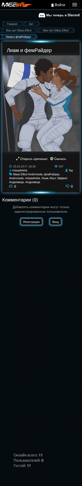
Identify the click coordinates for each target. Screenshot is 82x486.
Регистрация (31, 222)
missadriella (19, 170)
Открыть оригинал (33, 158)
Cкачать (59, 158)
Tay (71, 170)
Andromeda (16, 178)
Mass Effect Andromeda (28, 174)
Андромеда (32, 182)
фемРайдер (51, 174)
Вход (55, 222)
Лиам (44, 178)
